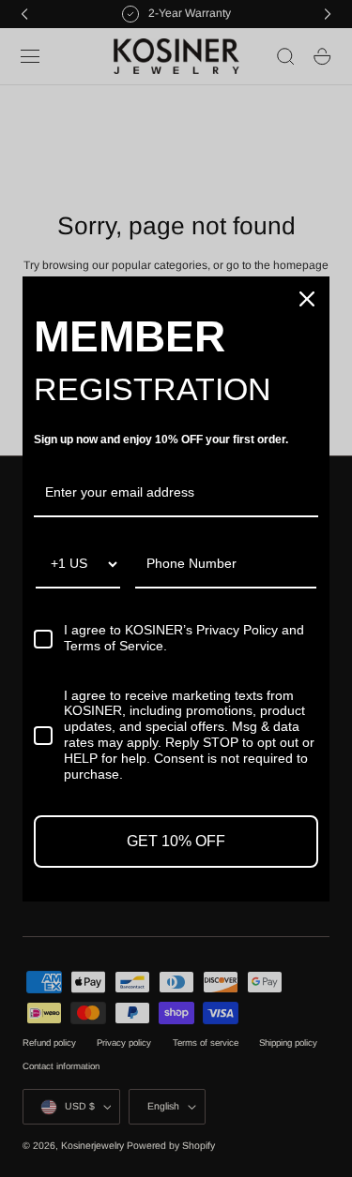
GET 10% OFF (176, 841)
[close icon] (306, 298)
